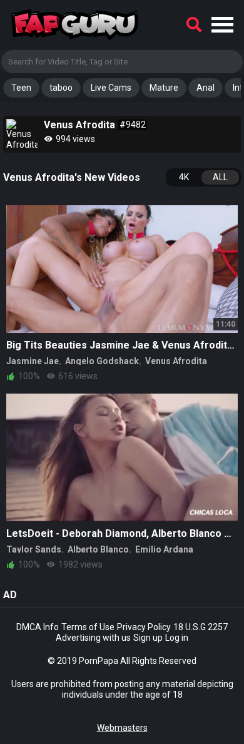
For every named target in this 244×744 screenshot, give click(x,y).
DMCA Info (37, 627)
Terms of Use (87, 627)
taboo (61, 88)
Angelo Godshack (102, 361)
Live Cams (111, 88)
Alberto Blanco (98, 549)
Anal (205, 88)
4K (184, 177)
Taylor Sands (33, 549)
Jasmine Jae (32, 361)
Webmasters (122, 728)
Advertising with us (93, 638)
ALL (220, 177)
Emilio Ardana (164, 549)
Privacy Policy (144, 627)
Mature (164, 88)
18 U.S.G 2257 (200, 627)
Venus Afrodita (176, 361)
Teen (21, 88)
